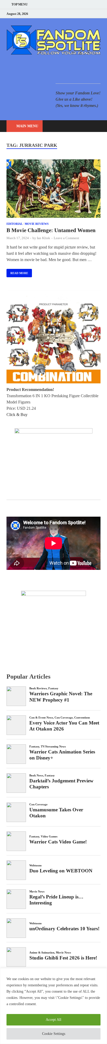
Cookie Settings (53, 1034)
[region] (53, 1006)
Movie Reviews (37, 223)
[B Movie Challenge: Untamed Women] (53, 189)
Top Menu (19, 4)
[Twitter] (79, 13)
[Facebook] (73, 13)
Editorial (14, 223)
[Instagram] (86, 13)
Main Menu (27, 126)
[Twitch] (92, 13)
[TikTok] (99, 13)
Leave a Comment (66, 238)
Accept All (53, 1020)
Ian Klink (43, 238)
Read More (17, 272)
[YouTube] (66, 13)
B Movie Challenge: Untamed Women (51, 230)
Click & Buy (17, 414)
